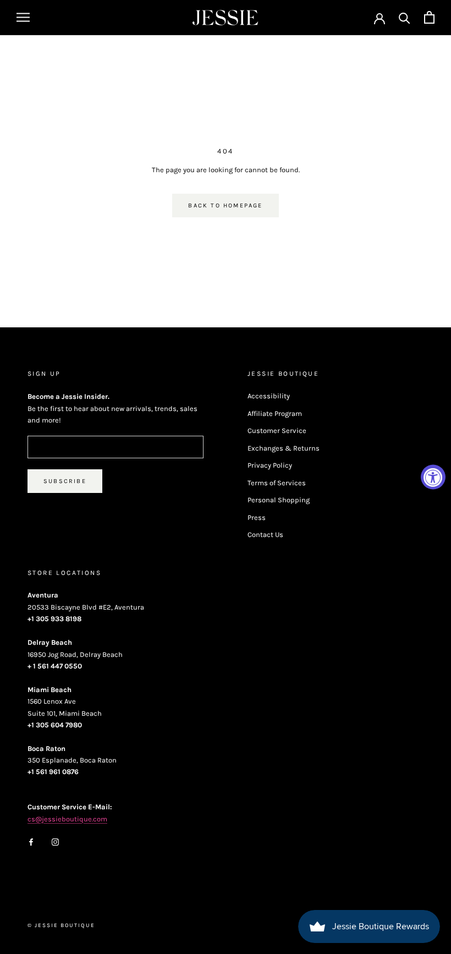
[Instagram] (55, 841)
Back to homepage (225, 205)
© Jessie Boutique (61, 925)
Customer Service (277, 430)
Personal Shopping (279, 500)
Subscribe (64, 481)
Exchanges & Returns (284, 448)
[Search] (404, 17)
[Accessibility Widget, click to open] (433, 477)
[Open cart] (429, 17)
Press (257, 517)
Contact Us (265, 534)
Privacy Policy (270, 465)
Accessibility (269, 396)
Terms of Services (277, 483)
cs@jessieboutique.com (67, 819)
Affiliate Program (275, 413)
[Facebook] (31, 841)
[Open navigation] (23, 17)
